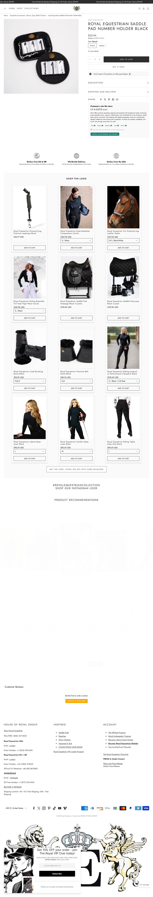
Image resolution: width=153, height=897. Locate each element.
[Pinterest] (109, 99)
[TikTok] (54, 808)
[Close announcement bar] (150, 2)
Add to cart (29, 248)
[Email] (117, 99)
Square (101, 45)
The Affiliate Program (117, 732)
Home (6, 15)
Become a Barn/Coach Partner (120, 739)
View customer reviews (105, 134)
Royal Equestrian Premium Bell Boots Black (74, 372)
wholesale (14, 777)
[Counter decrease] (90, 59)
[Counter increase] (99, 59)
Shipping (90, 38)
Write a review (76, 701)
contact (12, 745)
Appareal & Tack (65, 743)
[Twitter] (105, 99)
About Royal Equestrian (13, 730)
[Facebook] (101, 99)
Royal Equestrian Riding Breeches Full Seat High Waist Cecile (29, 302)
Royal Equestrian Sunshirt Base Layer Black (74, 442)
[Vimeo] (65, 808)
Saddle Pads (64, 732)
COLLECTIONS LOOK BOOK (70, 747)
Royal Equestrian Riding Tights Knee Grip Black (121, 442)
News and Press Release (113, 763)
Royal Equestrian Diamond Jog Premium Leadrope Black (27, 232)
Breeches (62, 736)
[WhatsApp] (113, 99)
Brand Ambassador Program (119, 736)
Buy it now (119, 67)
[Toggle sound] (88, 571)
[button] (5, 8)
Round (92, 45)
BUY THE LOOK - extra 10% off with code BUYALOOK (77, 469)
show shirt (70, 579)
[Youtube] (59, 808)
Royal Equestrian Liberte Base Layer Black (27, 442)
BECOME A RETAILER (13, 787)
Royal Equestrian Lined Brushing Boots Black (28, 372)
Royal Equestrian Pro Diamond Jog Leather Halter (123, 232)
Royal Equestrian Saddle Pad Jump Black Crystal (123, 302)
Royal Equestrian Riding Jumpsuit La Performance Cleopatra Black (122, 372)
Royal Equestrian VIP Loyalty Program (69, 751)
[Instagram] (44, 808)
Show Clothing (65, 739)
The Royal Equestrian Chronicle (115, 754)
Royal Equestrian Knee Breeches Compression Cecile (75, 232)
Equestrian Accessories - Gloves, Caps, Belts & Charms (28, 15)
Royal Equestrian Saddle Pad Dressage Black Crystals (73, 302)
